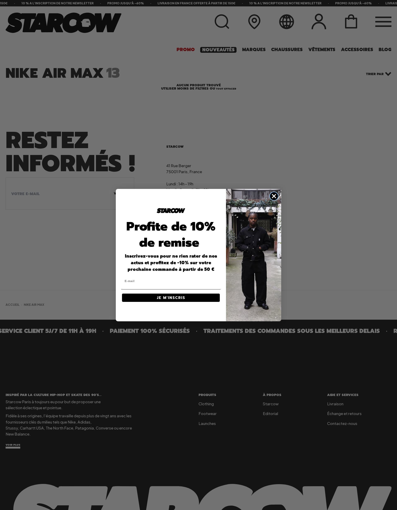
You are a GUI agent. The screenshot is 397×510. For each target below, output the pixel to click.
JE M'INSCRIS (171, 298)
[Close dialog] (274, 196)
